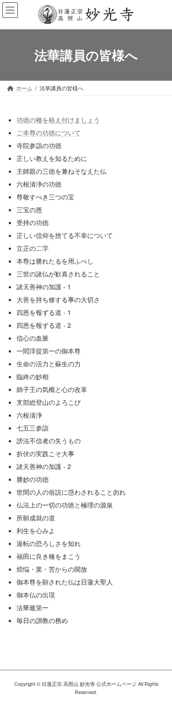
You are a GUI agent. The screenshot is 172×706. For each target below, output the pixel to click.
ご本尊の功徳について (49, 132)
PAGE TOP (158, 676)
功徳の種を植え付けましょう (58, 119)
